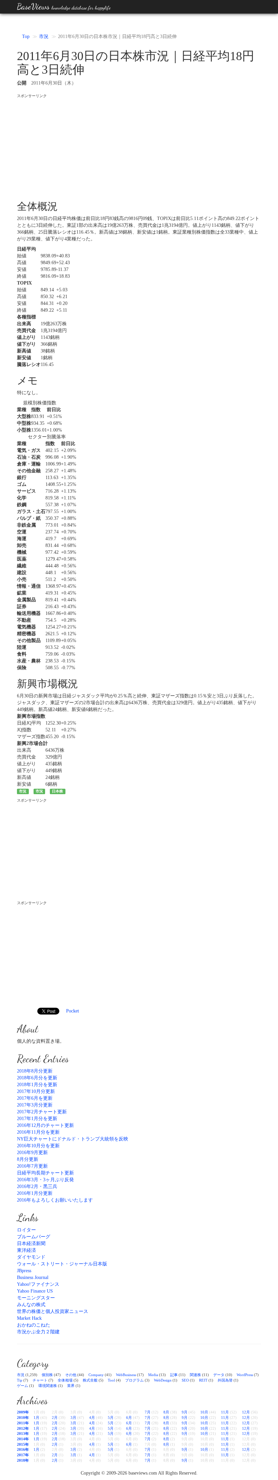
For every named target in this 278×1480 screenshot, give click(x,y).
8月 (166, 1412)
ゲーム (22, 1386)
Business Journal (32, 1277)
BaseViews (64, 7)
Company (96, 1375)
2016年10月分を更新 (38, 1145)
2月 (55, 1417)
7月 (148, 1412)
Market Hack (29, 1318)
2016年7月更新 (32, 1166)
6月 (129, 1417)
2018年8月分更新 (35, 1071)
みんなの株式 (31, 1304)
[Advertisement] (139, 146)
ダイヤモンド (31, 1257)
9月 (184, 1412)
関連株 (195, 1375)
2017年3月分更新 (35, 1105)
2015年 (23, 1444)
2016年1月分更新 (35, 1193)
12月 (246, 1412)
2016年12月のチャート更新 (45, 1125)
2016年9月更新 (32, 1152)
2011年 (23, 1423)
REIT (203, 1380)
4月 (92, 1417)
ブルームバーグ (33, 1236)
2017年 (23, 1455)
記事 (174, 1375)
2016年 (23, 1449)
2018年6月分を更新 (37, 1077)
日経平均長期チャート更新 (45, 1172)
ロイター (26, 1229)
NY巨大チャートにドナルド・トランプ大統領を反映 (72, 1138)
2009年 (23, 1412)
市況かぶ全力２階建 (38, 1331)
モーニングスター (36, 1297)
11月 (225, 1412)
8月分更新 (27, 1159)
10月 (204, 1412)
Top (25, 36)
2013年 (23, 1433)
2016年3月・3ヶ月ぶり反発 (45, 1179)
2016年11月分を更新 (38, 1132)
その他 (70, 1375)
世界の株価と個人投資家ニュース (52, 1311)
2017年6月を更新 (35, 1098)
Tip (19, 1380)
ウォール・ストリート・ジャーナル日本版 (62, 1263)
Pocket (72, 1010)
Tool (111, 1380)
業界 (71, 1386)
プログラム (134, 1380)
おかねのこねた (33, 1325)
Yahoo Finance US (35, 1291)
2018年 (23, 1460)
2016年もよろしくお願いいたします (55, 1200)
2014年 (23, 1439)
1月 (36, 1417)
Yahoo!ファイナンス (38, 1284)
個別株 (47, 1375)
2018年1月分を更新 (37, 1084)
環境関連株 (47, 1386)
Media (153, 1375)
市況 (43, 36)
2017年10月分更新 (36, 1091)
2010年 (23, 1417)
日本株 (57, 791)
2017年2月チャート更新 (42, 1111)
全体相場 (65, 1380)
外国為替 (225, 1380)
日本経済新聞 (31, 1243)
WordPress (245, 1375)
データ (218, 1375)
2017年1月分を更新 (37, 1118)
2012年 (23, 1428)
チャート (40, 1380)
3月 (73, 1417)
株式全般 (90, 1380)
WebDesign (163, 1380)
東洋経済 (26, 1250)
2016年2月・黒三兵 (37, 1186)
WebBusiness (126, 1375)
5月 (111, 1417)
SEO (185, 1380)
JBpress (24, 1270)
